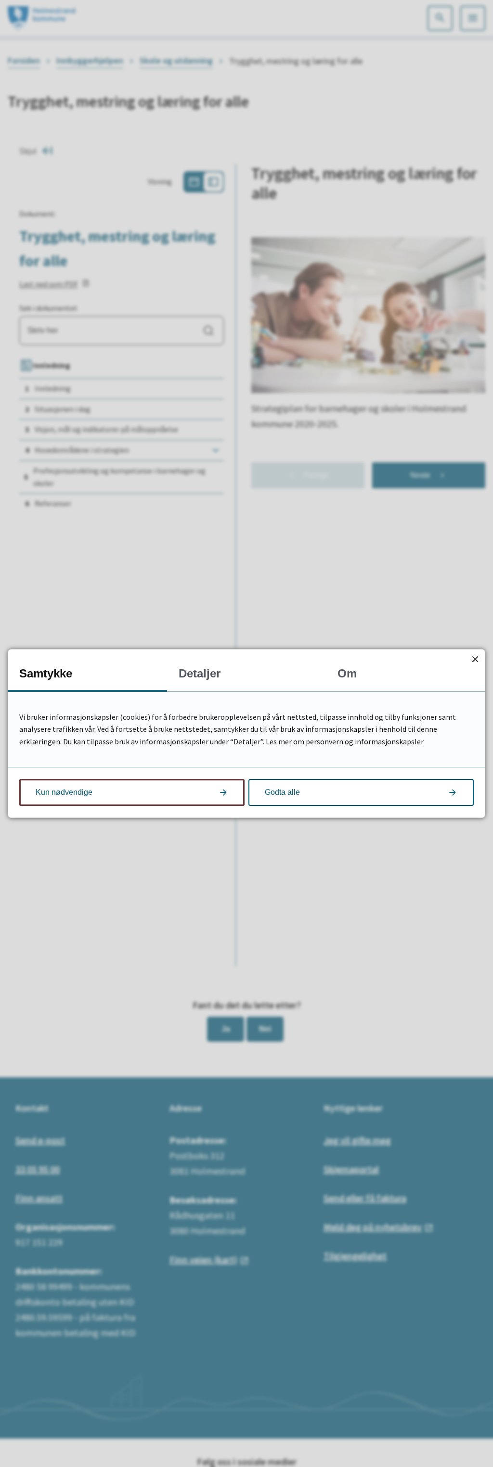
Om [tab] (347, 673)
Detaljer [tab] (200, 673)
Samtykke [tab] (45, 673)
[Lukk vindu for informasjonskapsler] (475, 659)
